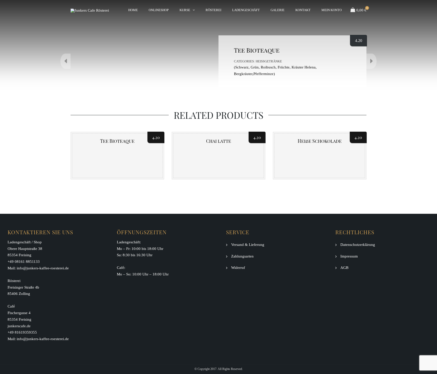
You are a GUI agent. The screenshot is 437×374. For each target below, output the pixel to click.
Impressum (349, 256)
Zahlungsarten (242, 256)
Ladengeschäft (246, 10)
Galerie (278, 10)
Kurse (185, 10)
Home (133, 10)
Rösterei (213, 10)
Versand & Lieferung (247, 245)
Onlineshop (159, 10)
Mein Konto (331, 10)
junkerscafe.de (19, 326)
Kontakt (303, 10)
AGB (344, 268)
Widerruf (238, 268)
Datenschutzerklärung (357, 245)
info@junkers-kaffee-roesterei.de (43, 268)
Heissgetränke (269, 61)
